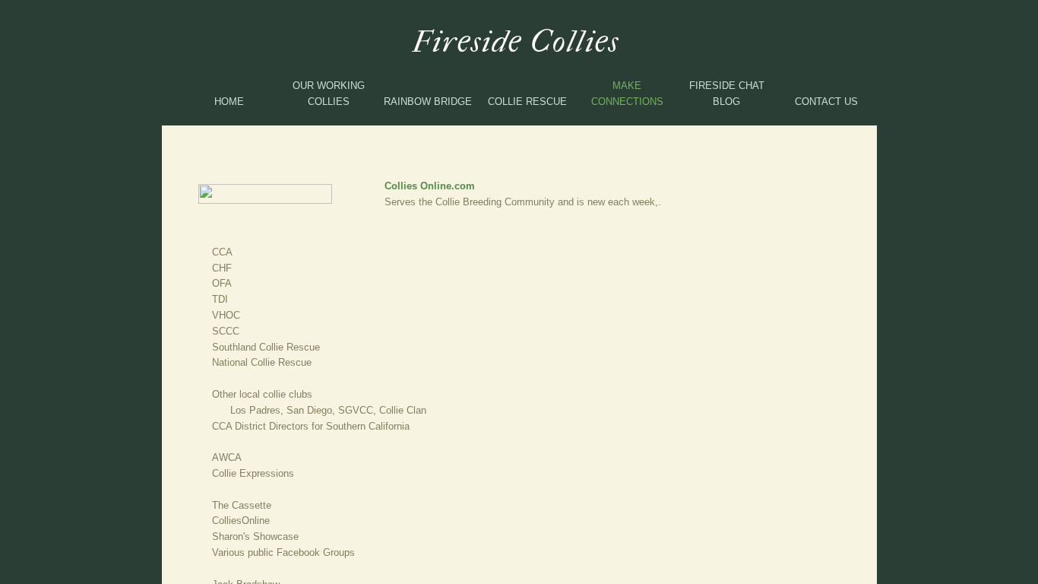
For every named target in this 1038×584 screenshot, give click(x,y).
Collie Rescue (527, 101)
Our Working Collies (329, 93)
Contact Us (826, 101)
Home (229, 101)
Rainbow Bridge (428, 101)
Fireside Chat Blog (726, 93)
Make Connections (627, 93)
